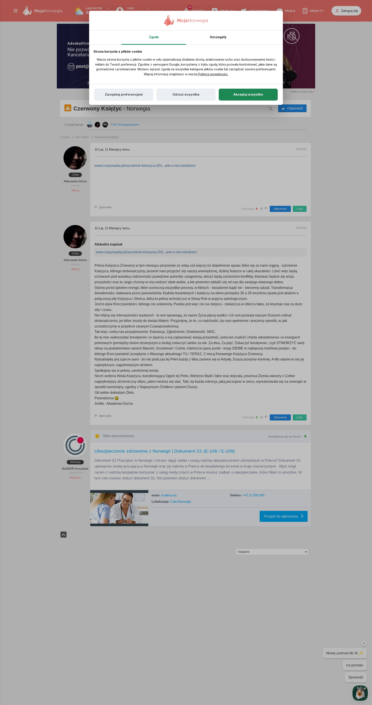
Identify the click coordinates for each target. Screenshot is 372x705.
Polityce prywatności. (213, 74)
